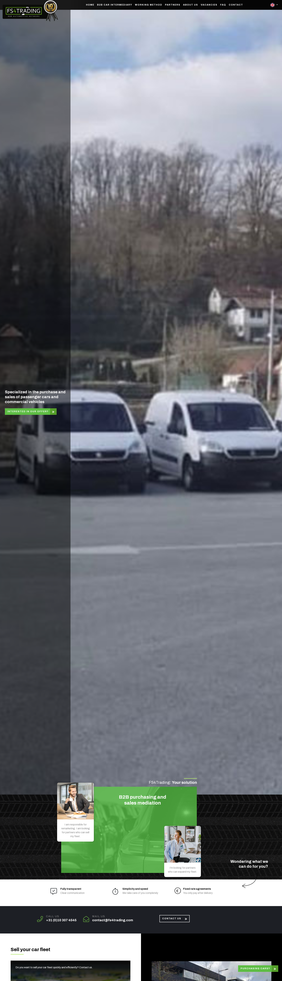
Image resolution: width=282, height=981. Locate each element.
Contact (236, 5)
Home (90, 5)
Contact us (171, 918)
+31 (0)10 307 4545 (61, 920)
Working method (148, 5)
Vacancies (209, 5)
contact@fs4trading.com (112, 920)
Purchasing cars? (255, 968)
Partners (172, 5)
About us (190, 5)
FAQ (223, 5)
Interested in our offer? (27, 411)
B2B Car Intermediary (114, 5)
